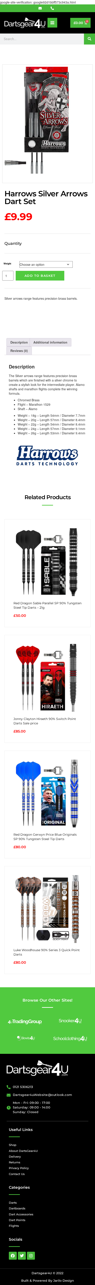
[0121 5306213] (53, 8)
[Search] (89, 39)
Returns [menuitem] (14, 1162)
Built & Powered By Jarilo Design (47, 1281)
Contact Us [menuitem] (17, 1174)
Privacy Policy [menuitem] (19, 1168)
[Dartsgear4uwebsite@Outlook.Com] (42, 8)
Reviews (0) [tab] (19, 350)
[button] (52, 23)
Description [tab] (19, 342)
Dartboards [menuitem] (17, 1208)
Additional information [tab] (50, 342)
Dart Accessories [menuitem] (21, 1214)
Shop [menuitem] (12, 1145)
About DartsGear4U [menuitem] (23, 1151)
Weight (7, 263)
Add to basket (40, 276)
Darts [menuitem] (13, 1202)
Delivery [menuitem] (15, 1156)
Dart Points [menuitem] (17, 1220)
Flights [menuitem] (14, 1225)
